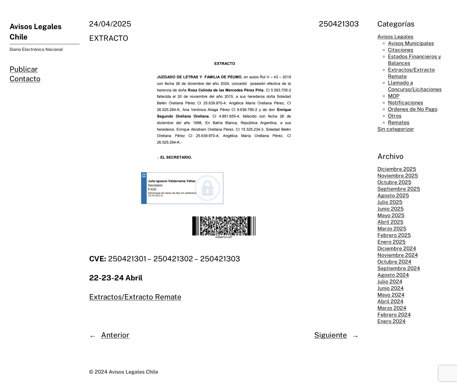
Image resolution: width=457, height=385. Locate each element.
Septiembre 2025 (398, 189)
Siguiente (330, 334)
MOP (393, 96)
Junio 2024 (390, 288)
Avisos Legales (395, 36)
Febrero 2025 (394, 235)
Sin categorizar (395, 129)
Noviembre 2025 (397, 176)
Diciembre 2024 (396, 249)
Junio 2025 (390, 209)
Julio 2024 (389, 282)
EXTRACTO (108, 38)
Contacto (25, 78)
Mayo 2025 (390, 215)
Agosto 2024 (393, 275)
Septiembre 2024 (398, 268)
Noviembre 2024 (397, 255)
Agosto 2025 (393, 196)
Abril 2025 (390, 222)
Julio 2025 (389, 202)
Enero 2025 (391, 242)
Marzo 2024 (391, 308)
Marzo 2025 (391, 229)
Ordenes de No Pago (412, 109)
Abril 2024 (390, 301)
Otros (394, 116)
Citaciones (400, 50)
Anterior (115, 334)
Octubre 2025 (394, 182)
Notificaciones (405, 103)
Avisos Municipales (411, 43)
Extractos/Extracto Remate (135, 296)
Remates (398, 123)
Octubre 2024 (394, 262)
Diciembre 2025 (396, 169)
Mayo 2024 (390, 295)
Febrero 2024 (394, 314)
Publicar (24, 69)
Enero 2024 (391, 321)
